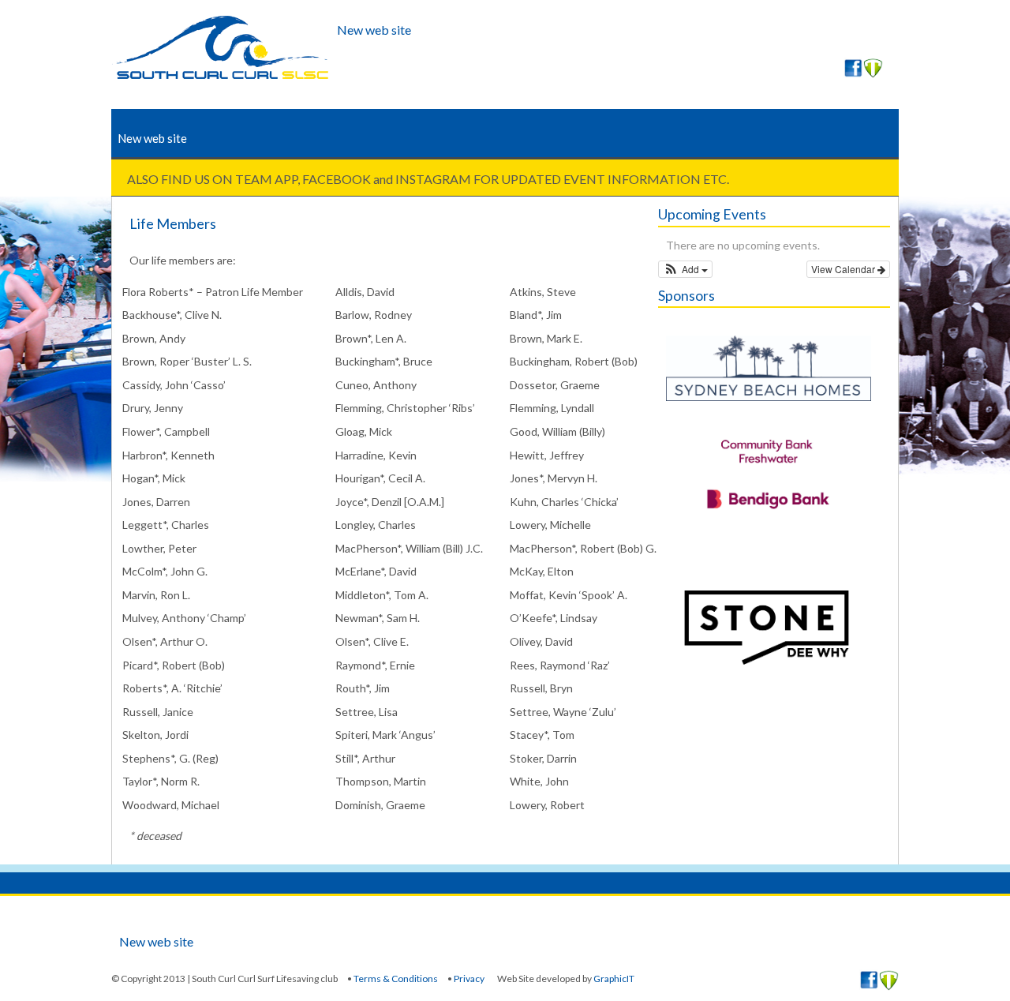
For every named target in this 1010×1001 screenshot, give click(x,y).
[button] (685, 269)
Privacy (469, 978)
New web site (374, 29)
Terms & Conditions (396, 978)
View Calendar (844, 269)
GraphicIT (613, 978)
